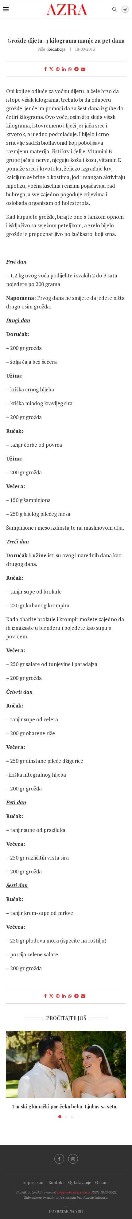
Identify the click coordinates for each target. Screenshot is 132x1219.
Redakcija (56, 49)
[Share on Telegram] (76, 69)
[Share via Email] (83, 69)
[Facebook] (59, 1159)
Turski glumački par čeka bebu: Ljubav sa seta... (66, 1106)
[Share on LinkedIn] (64, 69)
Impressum (33, 1182)
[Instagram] (73, 1159)
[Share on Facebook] (45, 69)
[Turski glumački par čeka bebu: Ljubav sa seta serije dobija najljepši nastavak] (66, 1064)
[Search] (114, 9)
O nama (102, 1182)
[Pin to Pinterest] (58, 69)
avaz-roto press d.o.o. (74, 1192)
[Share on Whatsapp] (70, 69)
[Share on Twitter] (51, 69)
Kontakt (56, 1182)
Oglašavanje (79, 1182)
